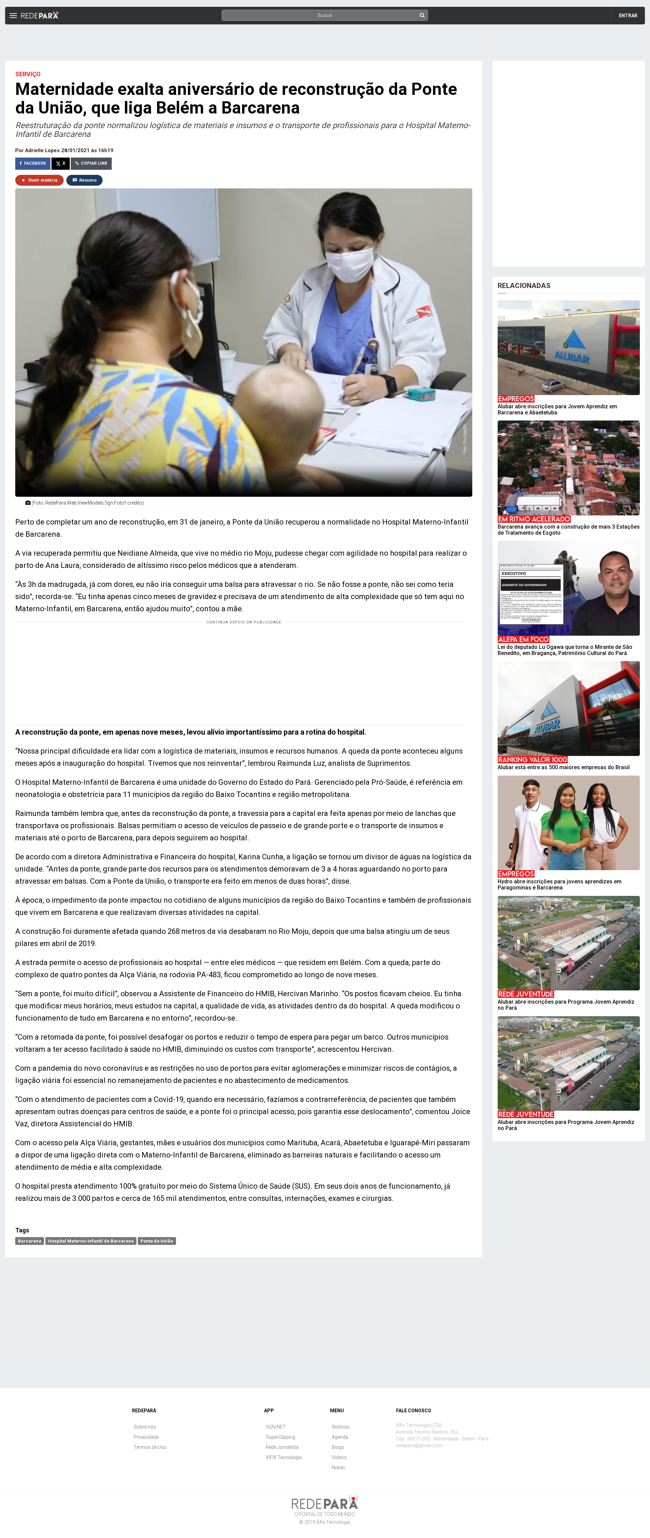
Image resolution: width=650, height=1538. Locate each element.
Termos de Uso (150, 1447)
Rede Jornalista (282, 1447)
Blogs (338, 1447)
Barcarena (29, 1241)
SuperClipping (280, 1437)
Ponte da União (156, 1241)
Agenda (340, 1437)
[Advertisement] (325, 39)
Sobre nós (145, 1427)
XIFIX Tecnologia (284, 1457)
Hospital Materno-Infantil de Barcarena (91, 1241)
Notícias (341, 1427)
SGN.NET (276, 1427)
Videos (339, 1457)
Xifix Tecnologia (333, 1522)
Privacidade (146, 1437)
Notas (338, 1467)
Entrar (628, 15)
